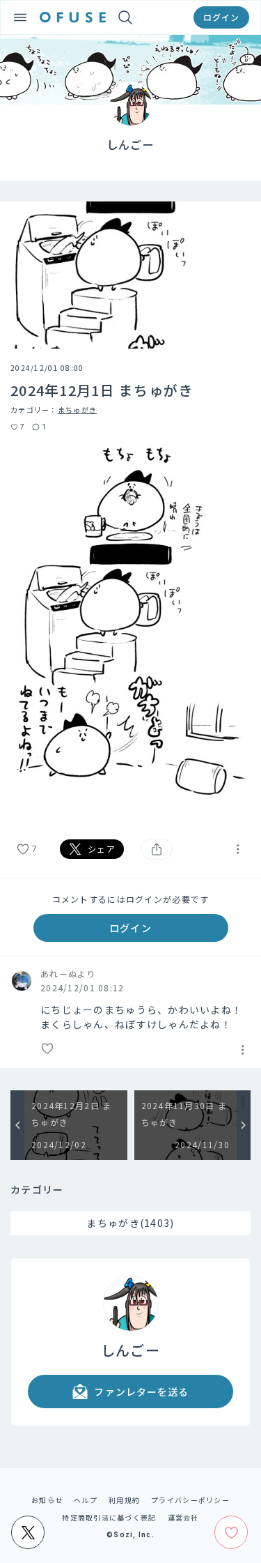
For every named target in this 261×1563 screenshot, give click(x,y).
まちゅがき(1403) (130, 1223)
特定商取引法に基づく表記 (109, 1517)
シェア (102, 849)
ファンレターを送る (141, 1391)
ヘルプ (85, 1500)
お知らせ (47, 1500)
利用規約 (124, 1500)
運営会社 (183, 1517)
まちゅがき (77, 409)
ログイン (221, 17)
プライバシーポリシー (190, 1500)
